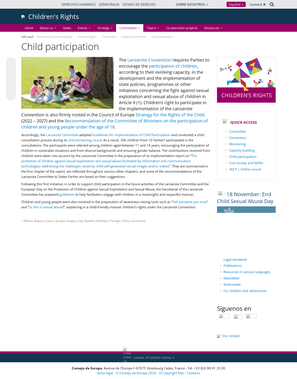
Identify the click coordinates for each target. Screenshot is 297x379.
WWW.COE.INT (32, 4)
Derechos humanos (78, 4)
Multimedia (232, 284)
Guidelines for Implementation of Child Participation (131, 135)
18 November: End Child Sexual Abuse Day (245, 197)
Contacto (193, 373)
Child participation (243, 156)
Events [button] (82, 28)
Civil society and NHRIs (246, 163)
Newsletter (232, 278)
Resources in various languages (247, 272)
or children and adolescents (246, 291)
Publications (233, 265)
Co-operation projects (182, 28)
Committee (237, 131)
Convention (237, 137)
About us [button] (46, 28)
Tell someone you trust (189, 202)
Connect (256, 4)
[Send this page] (11, 95)
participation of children (172, 66)
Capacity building (242, 150)
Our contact (231, 336)
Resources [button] (211, 28)
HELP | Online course (245, 169)
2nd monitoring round (85, 140)
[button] (148, 358)
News (67, 28)
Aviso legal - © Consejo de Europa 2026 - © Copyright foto (141, 373)
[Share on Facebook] (11, 79)
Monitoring (237, 144)
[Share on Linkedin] (11, 87)
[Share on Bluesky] (11, 62)
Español (235, 4)
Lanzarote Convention (149, 60)
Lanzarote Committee (62, 135)
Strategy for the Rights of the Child (170, 115)
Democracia (109, 4)
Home (29, 28)
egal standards (236, 259)
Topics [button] (151, 28)
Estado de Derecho (139, 4)
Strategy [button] (103, 28)
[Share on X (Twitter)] (11, 70)
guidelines (67, 194)
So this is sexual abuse (45, 207)
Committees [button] (128, 28)
